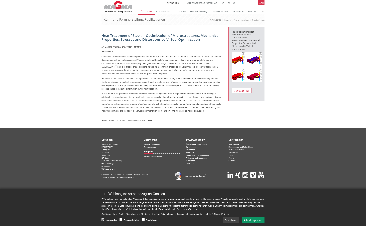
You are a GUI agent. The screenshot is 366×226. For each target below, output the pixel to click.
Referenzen (233, 152)
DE (222, 3)
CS (233, 3)
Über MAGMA (233, 144)
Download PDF (241, 90)
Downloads (190, 160)
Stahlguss (105, 152)
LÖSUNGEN (146, 11)
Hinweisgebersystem (125, 177)
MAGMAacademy (198, 11)
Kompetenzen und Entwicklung (240, 147)
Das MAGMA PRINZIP (110, 144)
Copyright (105, 174)
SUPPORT (181, 11)
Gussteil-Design (108, 163)
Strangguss (106, 166)
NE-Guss (105, 158)
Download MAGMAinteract (195, 176)
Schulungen (191, 147)
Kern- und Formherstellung (236, 19)
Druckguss (106, 155)
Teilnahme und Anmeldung (196, 158)
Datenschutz (116, 174)
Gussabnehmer (150, 147)
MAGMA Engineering (152, 144)
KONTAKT (253, 11)
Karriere (231, 160)
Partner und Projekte (236, 149)
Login (261, 3)
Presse (231, 155)
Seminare (190, 152)
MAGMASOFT (107, 147)
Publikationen (258, 19)
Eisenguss (106, 149)
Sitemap (137, 174)
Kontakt (145, 174)
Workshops (190, 149)
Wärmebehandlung (109, 169)
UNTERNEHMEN (219, 11)
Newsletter (190, 163)
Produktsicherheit (108, 177)
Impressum (127, 174)
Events (231, 158)
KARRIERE (238, 11)
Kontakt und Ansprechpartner (197, 155)
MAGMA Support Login (153, 156)
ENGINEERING (163, 11)
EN (229, 3)
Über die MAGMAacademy (196, 144)
